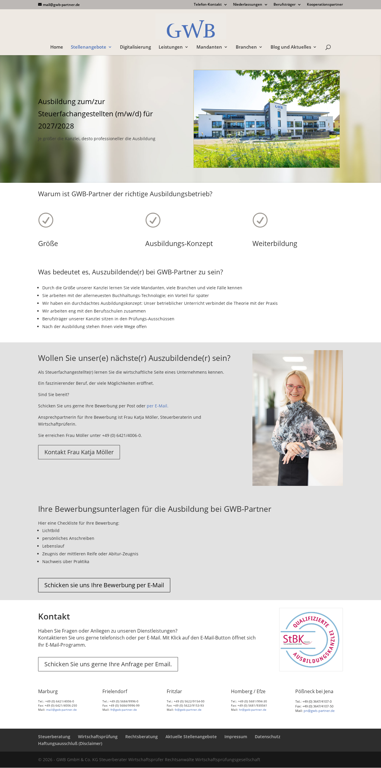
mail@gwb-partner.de (61, 709)
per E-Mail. (157, 406)
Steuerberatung (54, 736)
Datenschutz (267, 736)
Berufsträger (285, 5)
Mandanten (209, 47)
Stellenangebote (88, 47)
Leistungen (171, 47)
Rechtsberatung (141, 736)
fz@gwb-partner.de (188, 709)
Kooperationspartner (325, 5)
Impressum (235, 736)
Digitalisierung (135, 47)
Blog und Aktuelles (291, 47)
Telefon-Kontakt (208, 5)
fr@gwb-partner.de (123, 709)
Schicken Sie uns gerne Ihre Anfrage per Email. (108, 664)
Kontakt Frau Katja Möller (79, 452)
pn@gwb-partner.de (319, 710)
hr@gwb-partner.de (252, 709)
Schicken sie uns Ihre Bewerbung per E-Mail (104, 585)
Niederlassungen (247, 5)
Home (56, 47)
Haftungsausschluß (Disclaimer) (70, 743)
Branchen (246, 47)
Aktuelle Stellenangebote (191, 736)
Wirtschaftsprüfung (98, 736)
